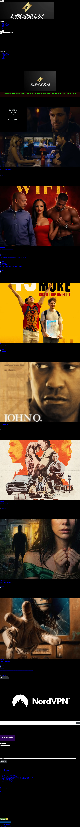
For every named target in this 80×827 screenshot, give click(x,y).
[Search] (78, 723)
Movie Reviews (5, 23)
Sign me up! (3, 761)
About (3, 28)
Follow (5, 770)
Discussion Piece (5, 24)
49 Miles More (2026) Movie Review (6, 345)
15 (6, 788)
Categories (2, 744)
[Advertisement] (40, 42)
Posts (3, 26)
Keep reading (2, 173)
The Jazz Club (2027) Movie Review (6, 170)
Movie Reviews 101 (6, 824)
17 (0, 789)
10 (0, 788)
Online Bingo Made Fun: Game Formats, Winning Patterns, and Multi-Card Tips (13, 257)
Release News (5, 25)
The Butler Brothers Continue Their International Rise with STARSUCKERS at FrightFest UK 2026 (16, 670)
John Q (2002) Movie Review (4, 424)
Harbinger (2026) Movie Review (5, 661)
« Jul (1, 793)
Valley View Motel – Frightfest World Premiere (8, 503)
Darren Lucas (4, 175)
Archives (1, 742)
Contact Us (4, 27)
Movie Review (2, 167)
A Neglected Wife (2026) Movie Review (6, 249)
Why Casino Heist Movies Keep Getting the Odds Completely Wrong (11, 266)
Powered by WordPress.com (5, 826)
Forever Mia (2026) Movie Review (5, 582)
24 (0, 791)
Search (1, 720)
